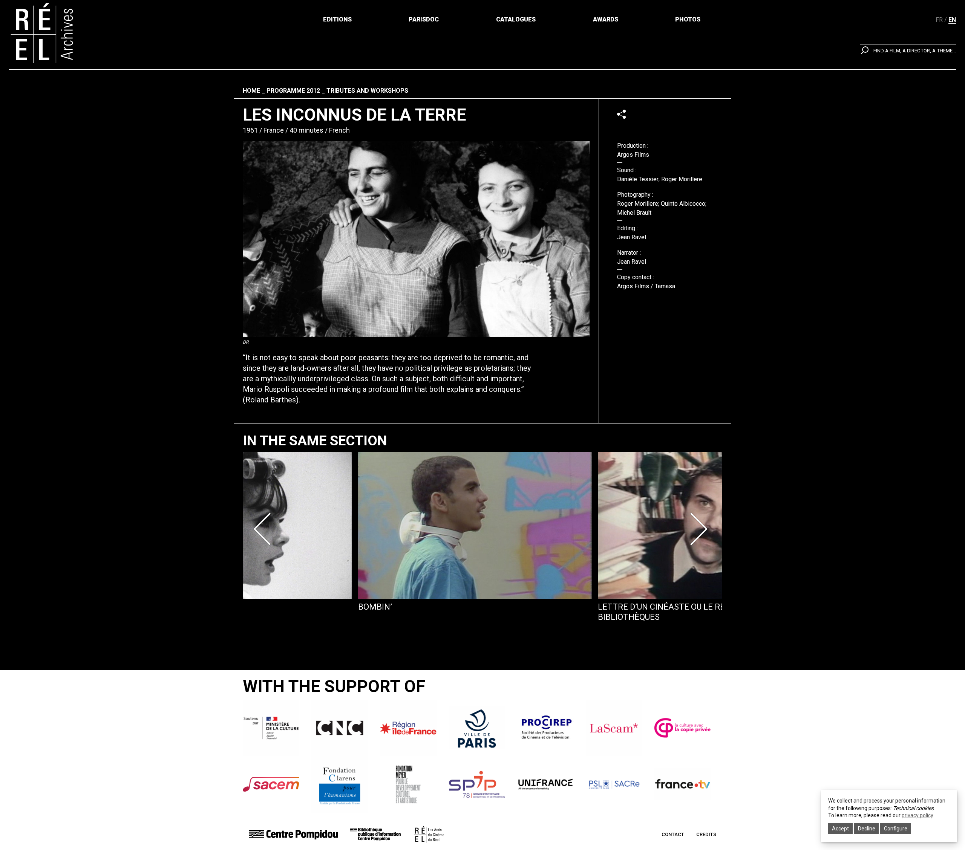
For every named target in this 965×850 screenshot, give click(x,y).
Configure (895, 829)
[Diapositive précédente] (265, 529)
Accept (840, 829)
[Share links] (621, 114)
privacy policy (917, 815)
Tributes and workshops (367, 90)
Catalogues (516, 19)
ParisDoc (424, 19)
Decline (866, 829)
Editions (337, 19)
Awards (605, 19)
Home (251, 90)
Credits (706, 834)
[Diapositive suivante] (700, 529)
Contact (673, 834)
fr (939, 19)
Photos (687, 19)
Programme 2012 (293, 90)
